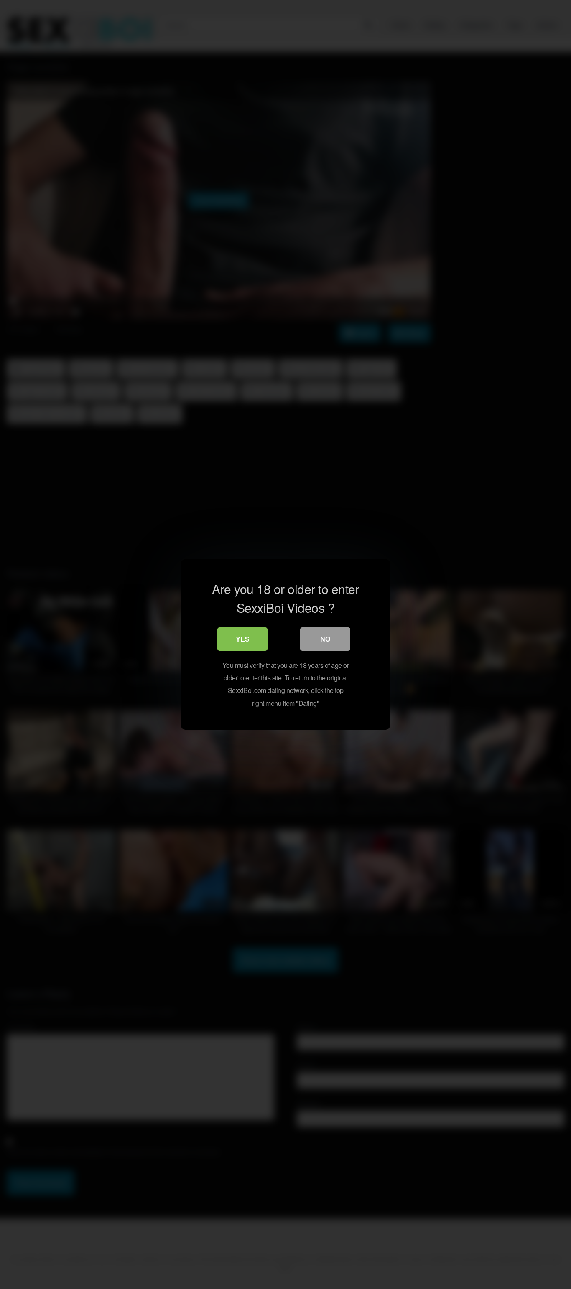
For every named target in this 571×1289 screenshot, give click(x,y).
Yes (243, 639)
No (325, 639)
